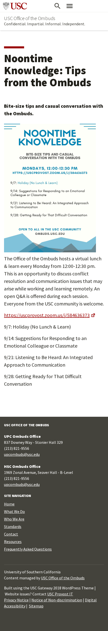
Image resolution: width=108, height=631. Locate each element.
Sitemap (36, 605)
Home (9, 503)
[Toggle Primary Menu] (70, 6)
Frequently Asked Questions (28, 549)
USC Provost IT (60, 593)
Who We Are (14, 518)
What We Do (14, 511)
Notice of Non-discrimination (56, 599)
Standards (12, 526)
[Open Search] (57, 6)
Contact (11, 534)
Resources (13, 541)
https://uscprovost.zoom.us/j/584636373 (47, 315)
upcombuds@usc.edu (22, 454)
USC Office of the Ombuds (29, 18)
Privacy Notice (16, 599)
